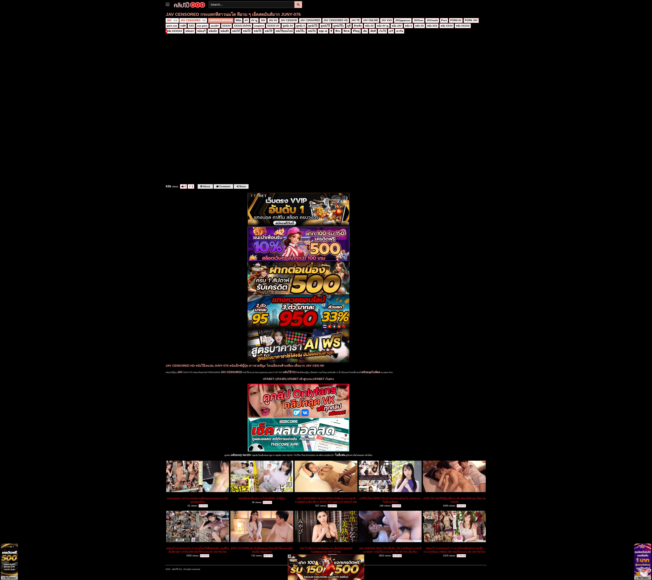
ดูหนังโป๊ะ (338, 25)
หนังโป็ (247, 31)
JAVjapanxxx (402, 20)
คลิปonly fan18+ (241, 455)
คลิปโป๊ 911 (290, 372)
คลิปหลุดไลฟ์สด (370, 372)
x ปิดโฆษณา (9, 577)
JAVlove (418, 20)
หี (331, 31)
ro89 (183, 25)
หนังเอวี (201, 31)
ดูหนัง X (300, 25)
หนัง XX (419, 25)
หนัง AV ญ (382, 25)
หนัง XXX (432, 25)
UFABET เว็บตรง (323, 379)
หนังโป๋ (312, 31)
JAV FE (355, 20)
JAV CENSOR (288, 20)
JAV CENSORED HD (335, 20)
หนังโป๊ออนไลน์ (284, 31)
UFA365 (281, 379)
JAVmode (432, 20)
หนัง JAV (397, 25)
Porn (444, 20)
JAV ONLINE (370, 20)
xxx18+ (215, 25)
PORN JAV (471, 20)
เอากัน (399, 31)
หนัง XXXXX (463, 25)
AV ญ (254, 20)
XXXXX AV (273, 25)
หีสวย (346, 31)
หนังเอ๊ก (224, 31)
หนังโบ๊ (236, 31)
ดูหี (349, 25)
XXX (191, 25)
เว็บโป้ (382, 31)
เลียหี (373, 31)
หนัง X (408, 25)
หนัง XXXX (447, 25)
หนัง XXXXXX (174, 31)
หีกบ (337, 31)
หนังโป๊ (268, 31)
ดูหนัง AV (288, 25)
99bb (238, 20)
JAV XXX (386, 20)
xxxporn (259, 25)
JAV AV (273, 20)
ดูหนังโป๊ (325, 25)
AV (246, 20)
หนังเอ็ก (213, 31)
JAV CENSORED (192, 20)
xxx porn (202, 25)
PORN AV (455, 20)
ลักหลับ (358, 25)
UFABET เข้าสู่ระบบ (299, 379)
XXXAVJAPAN (242, 25)
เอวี (391, 31)
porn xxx (172, 25)
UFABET (268, 379)
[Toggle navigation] (169, 4)
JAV (172, 20)
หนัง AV (369, 25)
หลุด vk (323, 31)
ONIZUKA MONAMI (220, 20)
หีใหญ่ (356, 31)
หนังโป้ (257, 31)
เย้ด (365, 31)
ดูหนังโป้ (313, 25)
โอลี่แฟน (340, 455)
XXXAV (226, 25)
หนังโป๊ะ (300, 31)
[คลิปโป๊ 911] (189, 4)
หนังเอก (189, 31)
